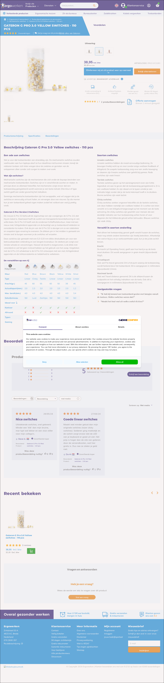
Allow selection (82, 362)
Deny (44, 362)
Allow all (119, 362)
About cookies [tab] (82, 327)
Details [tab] (121, 327)
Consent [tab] (43, 327)
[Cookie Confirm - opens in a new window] (128, 320)
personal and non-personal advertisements (70, 342)
